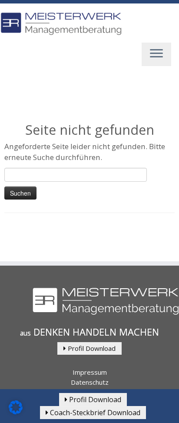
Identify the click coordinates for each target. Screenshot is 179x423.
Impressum (90, 372)
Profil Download (91, 348)
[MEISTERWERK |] (61, 24)
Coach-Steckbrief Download (94, 412)
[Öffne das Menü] (156, 54)
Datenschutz (90, 382)
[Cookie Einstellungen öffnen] (16, 411)
